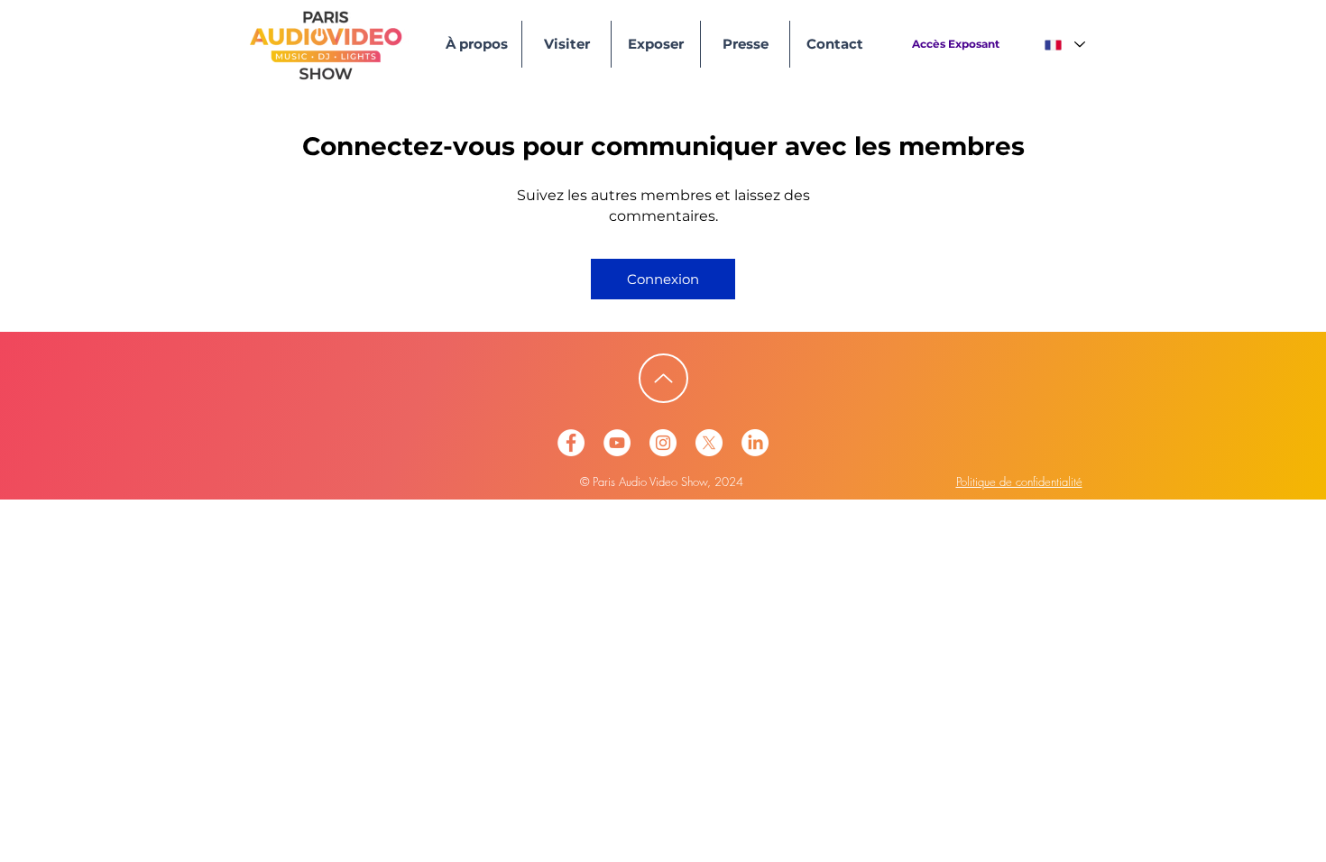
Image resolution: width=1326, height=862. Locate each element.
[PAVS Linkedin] (755, 442)
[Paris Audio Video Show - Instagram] (663, 442)
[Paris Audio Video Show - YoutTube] (617, 442)
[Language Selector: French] (1064, 44)
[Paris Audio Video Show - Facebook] (571, 442)
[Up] (663, 378)
